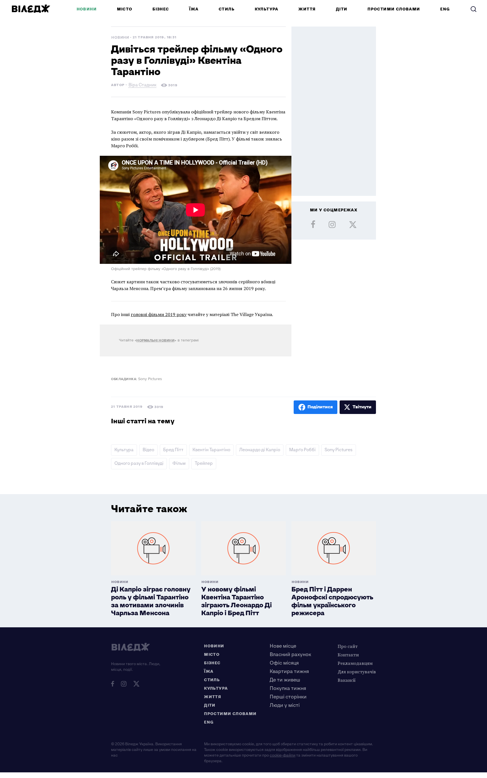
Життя (307, 9)
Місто (124, 9)
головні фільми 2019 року (159, 314)
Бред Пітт (173, 450)
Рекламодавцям (355, 663)
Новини (87, 9)
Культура (266, 9)
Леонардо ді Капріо (259, 450)
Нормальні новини (155, 340)
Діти (341, 9)
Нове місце (283, 646)
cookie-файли (282, 755)
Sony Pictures (339, 450)
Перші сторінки (288, 697)
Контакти (348, 655)
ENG (445, 9)
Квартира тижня (289, 671)
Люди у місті (285, 705)
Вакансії (347, 680)
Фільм (179, 463)
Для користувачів (357, 672)
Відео (148, 450)
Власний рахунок (290, 655)
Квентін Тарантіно (211, 450)
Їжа (193, 9)
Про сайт (348, 646)
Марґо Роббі (302, 450)
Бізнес (160, 9)
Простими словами (394, 9)
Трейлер (204, 463)
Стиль (226, 9)
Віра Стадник (142, 86)
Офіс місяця (284, 663)
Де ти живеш (285, 680)
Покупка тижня (288, 688)
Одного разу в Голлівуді (138, 463)
